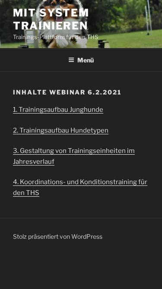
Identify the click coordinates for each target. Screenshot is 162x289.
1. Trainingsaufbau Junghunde (58, 110)
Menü (85, 60)
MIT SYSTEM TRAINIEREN (51, 19)
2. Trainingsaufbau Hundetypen (60, 130)
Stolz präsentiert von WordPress (57, 236)
